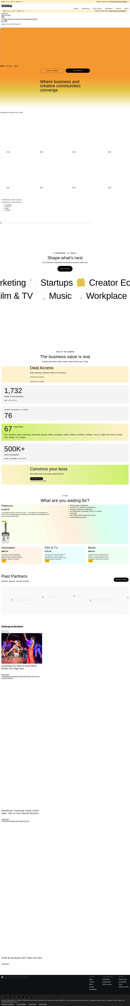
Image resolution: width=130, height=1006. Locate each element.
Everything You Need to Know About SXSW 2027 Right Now (19, 667)
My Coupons (17, 19)
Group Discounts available (118, 1)
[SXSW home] (6, 6)
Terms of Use (32, 1004)
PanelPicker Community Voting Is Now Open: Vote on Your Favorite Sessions (20, 811)
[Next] (7, 631)
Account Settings (26, 19)
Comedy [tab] (7, 210)
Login (3, 13)
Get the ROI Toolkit (36, 478)
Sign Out (34, 19)
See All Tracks (65, 268)
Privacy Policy (43, 1004)
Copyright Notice (21, 1004)
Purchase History (7, 19)
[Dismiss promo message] (128, 2)
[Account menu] (3, 17)
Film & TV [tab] (8, 206)
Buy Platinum (77, 70)
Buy (2, 15)
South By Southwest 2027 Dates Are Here (21, 958)
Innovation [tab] (8, 205)
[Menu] (5, 21)
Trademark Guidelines (7, 1004)
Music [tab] (7, 208)
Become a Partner (121, 579)
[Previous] (3, 631)
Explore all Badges (52, 70)
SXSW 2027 (5, 674)
